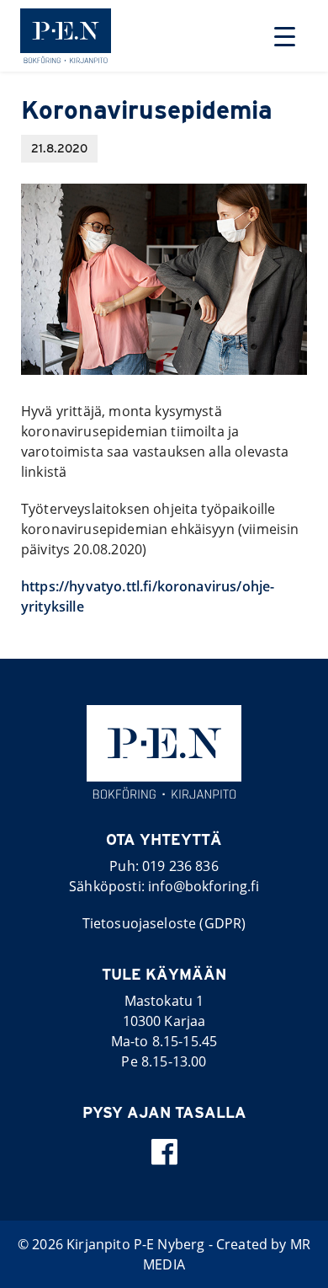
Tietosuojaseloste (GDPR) (164, 923)
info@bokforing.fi (203, 886)
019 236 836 (180, 866)
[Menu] (285, 36)
